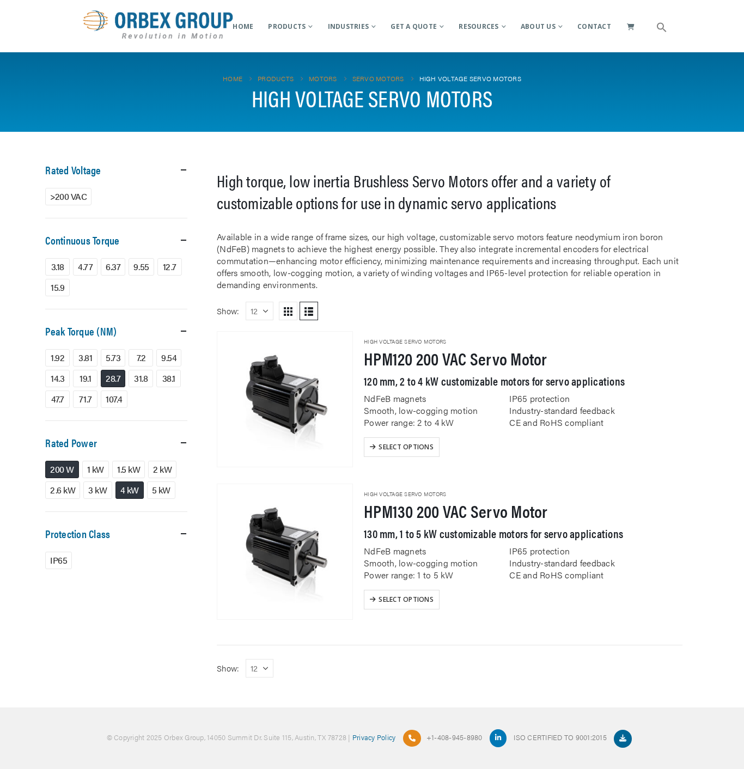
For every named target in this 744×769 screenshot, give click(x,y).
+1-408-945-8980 (454, 737)
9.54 (168, 357)
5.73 (113, 357)
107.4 (114, 399)
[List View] (309, 311)
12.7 (169, 266)
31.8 (141, 378)
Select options (406, 446)
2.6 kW (62, 490)
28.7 (113, 378)
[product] (284, 399)
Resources (478, 26)
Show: (228, 310)
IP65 (58, 560)
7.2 (141, 357)
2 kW (162, 469)
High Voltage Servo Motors (405, 341)
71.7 (85, 399)
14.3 (57, 378)
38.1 (168, 378)
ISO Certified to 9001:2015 (561, 737)
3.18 (57, 266)
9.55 (141, 266)
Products (287, 26)
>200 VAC (68, 196)
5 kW (161, 490)
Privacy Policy (374, 737)
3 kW (97, 490)
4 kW (129, 490)
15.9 (57, 287)
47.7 (57, 399)
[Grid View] (288, 311)
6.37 (113, 266)
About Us (538, 26)
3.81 (85, 357)
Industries (348, 26)
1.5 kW (128, 469)
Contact (594, 26)
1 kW (95, 469)
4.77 (85, 266)
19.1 (85, 378)
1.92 (57, 357)
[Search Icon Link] (661, 26)
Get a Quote (414, 26)
